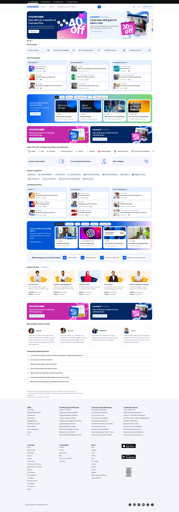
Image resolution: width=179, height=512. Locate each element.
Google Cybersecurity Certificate (68, 412)
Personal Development (111, 175)
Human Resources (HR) (33, 424)
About (29, 447)
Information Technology (92, 175)
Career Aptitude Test (129, 410)
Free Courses (31, 486)
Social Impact (31, 484)
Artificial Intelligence (46, 175)
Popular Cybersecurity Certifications (133, 432)
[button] (51, 6)
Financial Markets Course (98, 426)
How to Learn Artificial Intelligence (132, 426)
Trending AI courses (119, 62)
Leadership (30, 453)
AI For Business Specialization (99, 412)
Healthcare (126, 175)
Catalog (29, 458)
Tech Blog (62, 461)
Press (93, 447)
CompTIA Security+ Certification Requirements (136, 418)
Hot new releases (76, 62)
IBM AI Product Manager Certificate (69, 429)
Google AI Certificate (65, 410)
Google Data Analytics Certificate (68, 415)
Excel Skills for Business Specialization (102, 424)
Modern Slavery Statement (98, 475)
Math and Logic (89, 179)
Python (30, 189)
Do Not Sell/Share (96, 478)
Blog (60, 456)
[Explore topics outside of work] (134, 257)
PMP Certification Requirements (132, 429)
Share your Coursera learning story (133, 435)
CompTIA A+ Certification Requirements (134, 415)
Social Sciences (34, 179)
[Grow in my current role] (109, 257)
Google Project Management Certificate (70, 421)
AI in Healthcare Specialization (99, 418)
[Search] (99, 6)
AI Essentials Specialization (98, 410)
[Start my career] (70, 257)
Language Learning (139, 175)
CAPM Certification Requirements (132, 412)
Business (32, 175)
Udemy (29, 489)
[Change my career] (89, 257)
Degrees (29, 470)
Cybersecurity (31, 415)
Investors (94, 450)
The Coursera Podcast (65, 458)
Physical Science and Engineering (70, 179)
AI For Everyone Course (97, 415)
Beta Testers (63, 453)
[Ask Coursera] (134, 7)
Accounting (30, 410)
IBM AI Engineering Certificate (67, 426)
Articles (93, 467)
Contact (93, 464)
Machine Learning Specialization (100, 429)
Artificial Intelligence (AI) (34, 412)
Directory (94, 470)
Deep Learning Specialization (99, 421)
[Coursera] (33, 6)
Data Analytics (75, 189)
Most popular (32, 62)
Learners (61, 447)
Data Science (61, 175)
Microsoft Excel (31, 426)
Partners (61, 450)
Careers (29, 456)
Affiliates (93, 472)
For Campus (30, 478)
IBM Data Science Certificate (67, 432)
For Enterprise (31, 472)
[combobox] (75, 7)
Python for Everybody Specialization (101, 435)
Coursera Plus (31, 461)
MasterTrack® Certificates (34, 467)
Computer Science (75, 175)
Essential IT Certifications (130, 421)
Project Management (120, 189)
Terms (93, 453)
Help (92, 458)
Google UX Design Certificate (67, 424)
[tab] (57, 97)
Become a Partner (32, 481)
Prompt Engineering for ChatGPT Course (102, 432)
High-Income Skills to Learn (130, 424)
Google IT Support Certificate (67, 418)
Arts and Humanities (50, 179)
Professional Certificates (34, 464)
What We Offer (31, 450)
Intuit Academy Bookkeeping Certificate (70, 435)
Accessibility (94, 461)
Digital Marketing (32, 421)
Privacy (93, 456)
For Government (31, 475)
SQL (28, 435)
